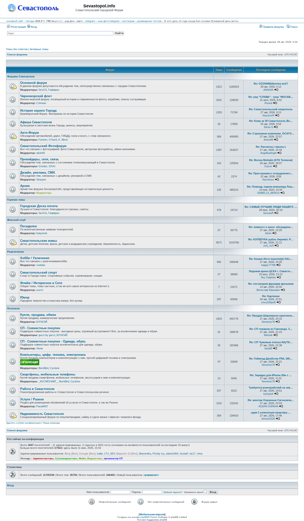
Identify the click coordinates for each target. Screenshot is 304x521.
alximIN (40, 153)
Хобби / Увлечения (34, 258)
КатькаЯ (268, 213)
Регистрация (18, 26)
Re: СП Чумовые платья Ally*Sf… (270, 342)
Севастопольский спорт (38, 272)
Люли (39, 348)
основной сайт (14, 21)
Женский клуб (16, 219)
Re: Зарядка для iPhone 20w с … (271, 375)
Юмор (24, 297)
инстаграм (128, 21)
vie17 (192, 453)
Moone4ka (145, 453)
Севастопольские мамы (38, 240)
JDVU (51, 166)
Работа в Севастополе (37, 389)
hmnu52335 (268, 418)
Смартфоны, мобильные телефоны (47, 374)
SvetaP (184, 453)
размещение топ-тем (149, 21)
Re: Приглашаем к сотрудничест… (270, 173)
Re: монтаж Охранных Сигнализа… (271, 400)
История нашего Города (38, 110)
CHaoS (53, 139)
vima (199, 453)
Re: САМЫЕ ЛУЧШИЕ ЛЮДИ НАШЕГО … (271, 206)
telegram (90, 21)
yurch (39, 290)
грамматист (151, 475)
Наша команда (51, 423)
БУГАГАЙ (41, 321)
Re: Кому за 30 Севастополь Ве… (270, 120)
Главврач (53, 89)
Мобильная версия (152, 514)
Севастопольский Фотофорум (43, 146)
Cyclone (54, 368)
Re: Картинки (271, 296)
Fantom (42, 139)
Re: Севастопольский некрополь (271, 109)
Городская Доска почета (38, 206)
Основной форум (33, 83)
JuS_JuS (268, 245)
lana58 (268, 348)
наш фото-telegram (108, 21)
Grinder (42, 166)
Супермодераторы (66, 458)
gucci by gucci (46, 335)
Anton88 (268, 139)
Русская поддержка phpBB (152, 519)
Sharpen (41, 179)
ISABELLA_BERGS (268, 192)
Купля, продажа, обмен (38, 315)
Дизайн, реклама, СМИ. (38, 172)
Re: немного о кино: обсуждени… (271, 227)
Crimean (41, 103)
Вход (33, 26)
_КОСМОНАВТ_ (48, 381)
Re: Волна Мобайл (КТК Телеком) (271, 160)
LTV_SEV (109, 453)
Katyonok (41, 233)
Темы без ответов (17, 49)
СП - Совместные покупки (40, 328)
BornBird (43, 368)
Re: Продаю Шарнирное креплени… (270, 315)
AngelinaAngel (268, 153)
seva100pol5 (268, 302)
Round (268, 103)
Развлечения (15, 251)
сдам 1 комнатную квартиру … (271, 412)
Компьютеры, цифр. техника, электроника (53, 354)
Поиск (294, 26)
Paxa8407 (42, 406)
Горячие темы (16, 199)
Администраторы (43, 458)
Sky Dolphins (268, 277)
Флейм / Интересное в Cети (41, 283)
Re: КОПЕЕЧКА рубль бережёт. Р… (270, 239)
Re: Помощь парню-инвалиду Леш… (271, 186)
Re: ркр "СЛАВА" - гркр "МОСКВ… (270, 96)
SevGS (42, 89)
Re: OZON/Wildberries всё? (271, 83)
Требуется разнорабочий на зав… (271, 387)
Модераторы (44, 192)
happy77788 (268, 265)
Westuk (268, 335)
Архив (25, 186)
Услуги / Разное (32, 399)
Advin (268, 233)
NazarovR (268, 115)
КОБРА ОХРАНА (268, 406)
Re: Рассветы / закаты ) (271, 146)
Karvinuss (268, 179)
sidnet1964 (172, 453)
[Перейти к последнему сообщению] (276, 89)
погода (30, 21)
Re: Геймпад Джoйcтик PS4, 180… (270, 358)
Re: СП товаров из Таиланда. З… (270, 328)
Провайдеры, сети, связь (39, 159)
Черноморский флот (36, 96)
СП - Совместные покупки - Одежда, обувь (53, 341)
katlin (100, 453)
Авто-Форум (29, 132)
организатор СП (113, 458)
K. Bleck (63, 139)
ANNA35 (268, 89)
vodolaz (40, 265)
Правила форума (273, 26)
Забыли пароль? (172, 492)
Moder (82, 458)
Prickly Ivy (158, 453)
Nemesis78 (268, 321)
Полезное (13, 308)
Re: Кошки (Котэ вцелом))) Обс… (270, 258)
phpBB (144, 517)
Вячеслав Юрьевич (268, 290)
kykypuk (268, 393)
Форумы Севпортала (20, 76)
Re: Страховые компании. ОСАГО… (270, 133)
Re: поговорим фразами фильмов (271, 283)
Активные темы (39, 49)
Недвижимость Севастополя (42, 414)
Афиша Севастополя (36, 122)
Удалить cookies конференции (23, 423)
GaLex (268, 166)
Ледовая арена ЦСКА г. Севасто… (271, 271)
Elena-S (268, 127)
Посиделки (28, 226)
